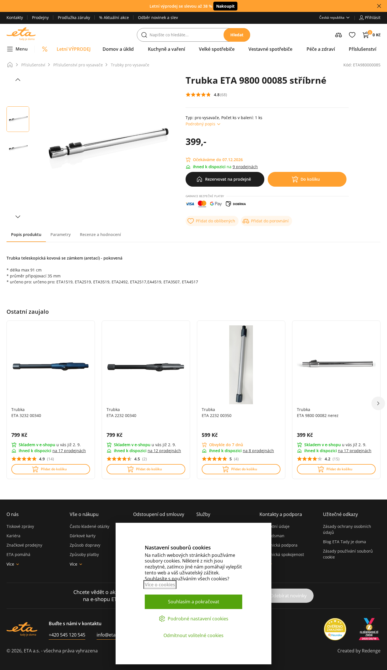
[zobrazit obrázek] (18, 79)
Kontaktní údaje (275, 526)
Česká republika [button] (332, 17)
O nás (13, 514)
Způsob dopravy (85, 545)
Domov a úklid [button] (118, 49)
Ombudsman (272, 535)
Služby (203, 514)
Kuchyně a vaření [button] (166, 49)
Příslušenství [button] (362, 49)
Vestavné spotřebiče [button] (270, 49)
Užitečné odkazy (340, 514)
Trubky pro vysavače (130, 65)
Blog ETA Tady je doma (344, 541)
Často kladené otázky (89, 526)
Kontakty (15, 17)
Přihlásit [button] (372, 17)
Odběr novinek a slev (158, 17)
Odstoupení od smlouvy (158, 514)
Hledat (236, 34)
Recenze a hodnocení (100, 234)
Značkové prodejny (24, 545)
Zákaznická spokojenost (282, 554)
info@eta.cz (109, 635)
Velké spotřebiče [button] (217, 49)
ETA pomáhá (18, 554)
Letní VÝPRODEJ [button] (74, 49)
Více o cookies (160, 584)
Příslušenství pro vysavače (78, 65)
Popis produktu (26, 234)
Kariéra (13, 535)
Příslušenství (33, 65)
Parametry (60, 234)
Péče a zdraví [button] (321, 49)
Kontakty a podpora (281, 514)
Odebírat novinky (288, 596)
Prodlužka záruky (74, 17)
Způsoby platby (84, 554)
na (69, 450)
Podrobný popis (200, 124)
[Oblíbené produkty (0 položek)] (352, 34)
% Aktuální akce (114, 17)
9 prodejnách (245, 166)
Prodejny (40, 17)
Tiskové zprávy (20, 526)
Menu (22, 49)
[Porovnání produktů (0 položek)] (338, 34)
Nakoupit (225, 6)
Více (10, 564)
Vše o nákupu (84, 514)
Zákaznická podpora (278, 545)
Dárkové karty (82, 535)
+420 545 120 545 (67, 635)
